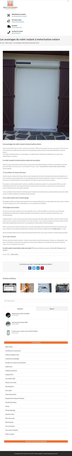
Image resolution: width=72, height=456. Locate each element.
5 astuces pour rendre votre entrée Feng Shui (25, 331)
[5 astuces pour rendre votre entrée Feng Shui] (8, 331)
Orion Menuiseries (10, 394)
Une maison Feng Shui (11, 430)
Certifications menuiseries (13, 351)
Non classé (8, 390)
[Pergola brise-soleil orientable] (8, 314)
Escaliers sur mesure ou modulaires (15, 362)
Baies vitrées (9, 347)
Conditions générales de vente (50, 453)
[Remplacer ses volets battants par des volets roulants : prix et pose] (27, 284)
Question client (9, 414)
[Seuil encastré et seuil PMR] (8, 322)
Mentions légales (38, 453)
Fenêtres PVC (9, 374)
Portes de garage (10, 410)
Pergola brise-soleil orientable (20, 313)
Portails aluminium (10, 402)
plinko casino (57, 229)
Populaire (20, 309)
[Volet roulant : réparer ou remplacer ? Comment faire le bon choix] (62, 284)
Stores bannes (9, 422)
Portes (7, 406)
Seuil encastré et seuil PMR (19, 322)
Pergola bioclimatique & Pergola (14, 398)
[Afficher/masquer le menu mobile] (68, 1)
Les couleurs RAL (10, 378)
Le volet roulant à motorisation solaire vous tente (17, 248)
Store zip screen (10, 418)
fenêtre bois (8, 366)
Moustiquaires (9, 386)
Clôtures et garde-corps (12, 355)
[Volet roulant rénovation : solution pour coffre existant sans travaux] (9, 284)
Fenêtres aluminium (11, 370)
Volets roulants (14, 254)
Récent (52, 309)
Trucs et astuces (10, 426)
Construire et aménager (12, 358)
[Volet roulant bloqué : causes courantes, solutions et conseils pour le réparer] (45, 284)
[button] (4, 287)
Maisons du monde (10, 382)
